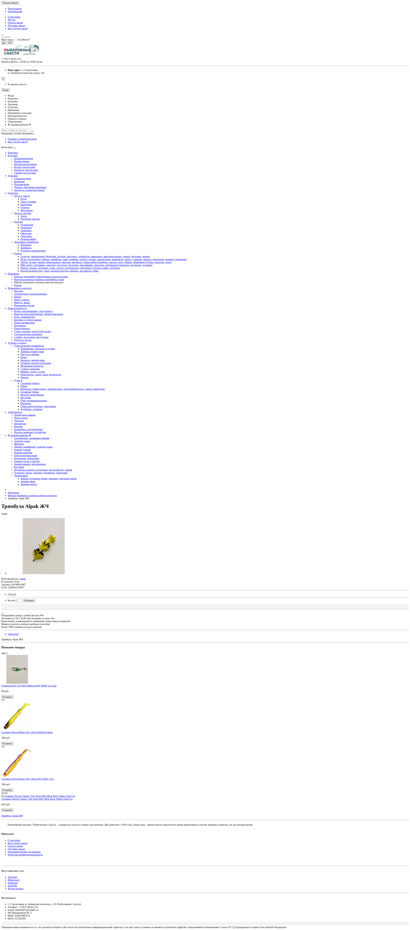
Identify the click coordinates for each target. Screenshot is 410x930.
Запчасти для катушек (26, 170)
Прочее (24, 377)
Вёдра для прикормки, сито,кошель (33, 311)
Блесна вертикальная (25, 455)
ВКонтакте (14, 880)
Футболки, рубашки (31, 409)
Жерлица (19, 444)
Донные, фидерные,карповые (30, 187)
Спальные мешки (30, 383)
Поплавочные (21, 184)
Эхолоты (19, 420)
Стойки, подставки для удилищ (31, 337)
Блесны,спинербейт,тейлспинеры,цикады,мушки (41, 276)
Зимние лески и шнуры (27, 461)
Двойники (26, 227)
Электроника (15, 412)
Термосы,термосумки (32, 351)
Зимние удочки (22, 449)
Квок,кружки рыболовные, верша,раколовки (38, 314)
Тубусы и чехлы (23, 340)
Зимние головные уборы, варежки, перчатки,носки (48, 478)
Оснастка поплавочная (32, 250)
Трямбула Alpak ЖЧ (12, 815)
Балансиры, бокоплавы (26, 458)
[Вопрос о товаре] (2, 613)
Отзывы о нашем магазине (22, 139)
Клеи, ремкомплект (24, 317)
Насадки (18, 291)
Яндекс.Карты (15, 888)
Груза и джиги (22, 196)
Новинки (13, 152)
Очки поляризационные (33, 400)
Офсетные (26, 233)
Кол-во (11, 600)
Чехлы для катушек (24, 167)
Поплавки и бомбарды (26, 242)
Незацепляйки (28, 239)
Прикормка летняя (24, 305)
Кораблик (19, 181)
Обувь (23, 386)
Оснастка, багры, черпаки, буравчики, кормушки (41, 472)
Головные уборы (29, 392)
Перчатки (25, 403)
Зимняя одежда (28, 484)
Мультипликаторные (25, 164)
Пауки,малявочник (24, 322)
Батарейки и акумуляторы (28, 429)
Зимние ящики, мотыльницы (30, 464)
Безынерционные (23, 158)
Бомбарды (26, 247)
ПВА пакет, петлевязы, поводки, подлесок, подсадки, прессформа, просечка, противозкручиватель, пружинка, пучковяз (86, 265)
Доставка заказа (16, 25)
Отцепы (24, 207)
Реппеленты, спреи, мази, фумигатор (40, 374)
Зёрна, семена (21, 299)
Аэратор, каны (22, 441)
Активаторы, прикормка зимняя (31, 438)
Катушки (13, 155)
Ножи (23, 357)
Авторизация (15, 11)
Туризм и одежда (17, 343)
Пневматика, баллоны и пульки (37, 348)
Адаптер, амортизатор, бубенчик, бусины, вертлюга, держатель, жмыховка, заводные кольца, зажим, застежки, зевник (85, 256)
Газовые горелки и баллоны (35, 363)
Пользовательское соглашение (24, 851)
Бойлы (17, 296)
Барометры (20, 423)
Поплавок (25, 245)
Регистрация (14, 8)
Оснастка (13, 193)
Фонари (18, 426)
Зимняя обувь (27, 481)
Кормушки (26, 204)
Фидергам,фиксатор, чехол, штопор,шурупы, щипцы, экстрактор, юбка (59, 270)
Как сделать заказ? (18, 28)
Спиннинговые (22, 178)
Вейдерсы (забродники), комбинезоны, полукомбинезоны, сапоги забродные (62, 389)
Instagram (13, 882)
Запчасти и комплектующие (29, 190)
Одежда (18, 380)
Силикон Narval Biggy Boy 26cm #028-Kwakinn (27, 732)
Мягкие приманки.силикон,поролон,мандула (32, 495)
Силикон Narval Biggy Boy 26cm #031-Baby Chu (27, 779)
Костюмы (25, 397)
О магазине (14, 17)
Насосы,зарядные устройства (30, 432)
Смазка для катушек (25, 172)
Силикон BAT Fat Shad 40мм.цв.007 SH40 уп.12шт (29, 685)
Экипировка (21, 475)
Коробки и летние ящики (28, 319)
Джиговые (26, 236)
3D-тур (11, 19)
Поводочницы (22, 328)
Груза (23, 198)
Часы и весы (21, 417)
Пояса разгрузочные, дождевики (38, 406)
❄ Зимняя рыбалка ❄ (19, 435)
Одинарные (26, 224)
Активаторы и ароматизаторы (30, 294)
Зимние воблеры (23, 452)
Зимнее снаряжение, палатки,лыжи (33, 446)
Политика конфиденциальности (25, 854)
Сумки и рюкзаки (30, 368)
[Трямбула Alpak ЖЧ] (44, 573)
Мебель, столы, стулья (32, 371)
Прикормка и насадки (20, 288)
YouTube (12, 885)
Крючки (18, 221)
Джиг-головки (28, 201)
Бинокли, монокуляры (32, 360)
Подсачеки (20, 325)
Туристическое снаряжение (29, 345)
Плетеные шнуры (30, 219)
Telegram (12, 877)
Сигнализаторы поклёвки (28, 334)
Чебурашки (26, 210)
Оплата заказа (15, 22)
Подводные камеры (25, 415)
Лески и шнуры (22, 213)
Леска (23, 216)
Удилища (13, 175)
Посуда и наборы (29, 354)
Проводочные (21, 161)
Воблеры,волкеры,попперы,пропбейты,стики (39, 279)
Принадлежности (17, 308)
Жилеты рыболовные (32, 394)
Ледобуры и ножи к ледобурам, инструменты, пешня (43, 470)
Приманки (13, 273)
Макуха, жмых (22, 302)
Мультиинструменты (31, 366)
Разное (17, 253)
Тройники (26, 230)
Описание (13, 634)
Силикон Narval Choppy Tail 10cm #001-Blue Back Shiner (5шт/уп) (37, 799)
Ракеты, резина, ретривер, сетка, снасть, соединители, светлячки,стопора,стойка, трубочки (70, 268)
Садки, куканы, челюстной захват (32, 331)
